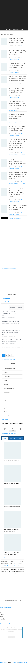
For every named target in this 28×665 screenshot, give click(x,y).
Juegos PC (17, 154)
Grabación (6, 384)
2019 (4, 561)
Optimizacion (6, 407)
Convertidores (7, 376)
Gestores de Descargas (9, 388)
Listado (13, 363)
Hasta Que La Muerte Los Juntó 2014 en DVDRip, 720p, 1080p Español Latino (17, 162)
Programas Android (8, 400)
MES (20, 438)
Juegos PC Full (23, 662)
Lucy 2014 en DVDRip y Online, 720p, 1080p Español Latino (16, 116)
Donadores (2, 619)
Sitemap (2, 618)
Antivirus (6, 372)
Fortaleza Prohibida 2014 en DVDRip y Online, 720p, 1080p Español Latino (18, 91)
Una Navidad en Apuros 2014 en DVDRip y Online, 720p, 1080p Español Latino (17, 103)
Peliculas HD (15, 662)
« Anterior (10, 218)
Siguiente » (19, 218)
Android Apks (12, 664)
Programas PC (18, 47)
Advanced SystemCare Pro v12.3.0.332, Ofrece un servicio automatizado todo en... (11, 332)
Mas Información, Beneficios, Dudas (12, 600)
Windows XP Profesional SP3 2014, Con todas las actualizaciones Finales (16, 40)
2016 (4, 563)
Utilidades (6, 404)
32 (9, 355)
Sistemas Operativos (8, 415)
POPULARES (5, 308)
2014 (19, 563)
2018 (11, 561)
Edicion (5, 380)
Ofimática (6, 411)
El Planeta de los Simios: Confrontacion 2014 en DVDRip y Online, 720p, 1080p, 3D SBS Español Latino (16, 193)
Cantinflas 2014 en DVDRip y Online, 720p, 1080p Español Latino (17, 53)
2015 (11, 563)
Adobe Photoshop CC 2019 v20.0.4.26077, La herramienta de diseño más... (11, 313)
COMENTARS (20, 307)
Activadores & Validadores (9, 368)
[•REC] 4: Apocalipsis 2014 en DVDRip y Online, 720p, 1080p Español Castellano (17, 78)
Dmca (1, 616)
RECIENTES (12, 307)
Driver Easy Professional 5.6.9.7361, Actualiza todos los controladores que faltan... (10, 323)
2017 (19, 561)
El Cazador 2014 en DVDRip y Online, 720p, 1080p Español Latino (18, 207)
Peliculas (17, 59)
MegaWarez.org (4, 662)
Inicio (1, 611)
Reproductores (7, 392)
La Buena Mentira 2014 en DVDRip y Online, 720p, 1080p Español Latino (17, 65)
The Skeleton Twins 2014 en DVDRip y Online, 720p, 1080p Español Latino (18, 128)
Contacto (2, 614)
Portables (6, 396)
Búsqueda (2, 612)
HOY (5, 438)
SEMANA (12, 438)
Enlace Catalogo (12, 294)
